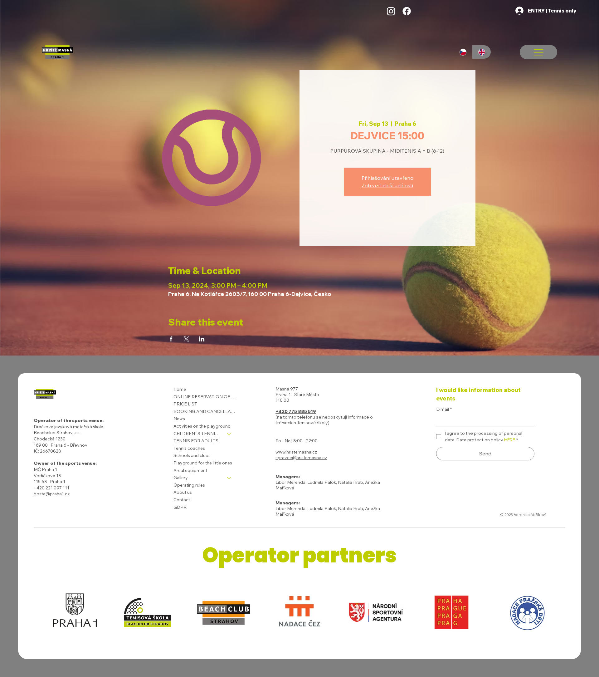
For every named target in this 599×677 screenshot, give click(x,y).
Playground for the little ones (202, 463)
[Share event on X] (186, 338)
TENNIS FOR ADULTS (195, 441)
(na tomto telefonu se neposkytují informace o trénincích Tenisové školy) (324, 419)
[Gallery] (229, 478)
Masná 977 (286, 389)
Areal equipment (190, 470)
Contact (181, 500)
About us (182, 492)
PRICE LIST (185, 404)
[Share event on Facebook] (171, 338)
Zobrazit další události (387, 185)
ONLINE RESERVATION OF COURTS (205, 397)
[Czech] (463, 52)
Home (179, 389)
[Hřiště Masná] (391, 11)
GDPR (180, 507)
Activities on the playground (202, 426)
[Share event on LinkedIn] (202, 338)
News (179, 418)
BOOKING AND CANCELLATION (205, 411)
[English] (481, 52)
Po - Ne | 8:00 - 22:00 (296, 441)
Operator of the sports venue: (69, 420)
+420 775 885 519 (295, 411)
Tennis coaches (189, 448)
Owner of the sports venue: (65, 463)
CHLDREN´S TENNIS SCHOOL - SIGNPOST (197, 433)
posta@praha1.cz (52, 494)
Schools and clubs (192, 455)
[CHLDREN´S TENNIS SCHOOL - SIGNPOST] (229, 434)
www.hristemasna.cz (296, 452)
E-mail (444, 409)
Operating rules (189, 485)
